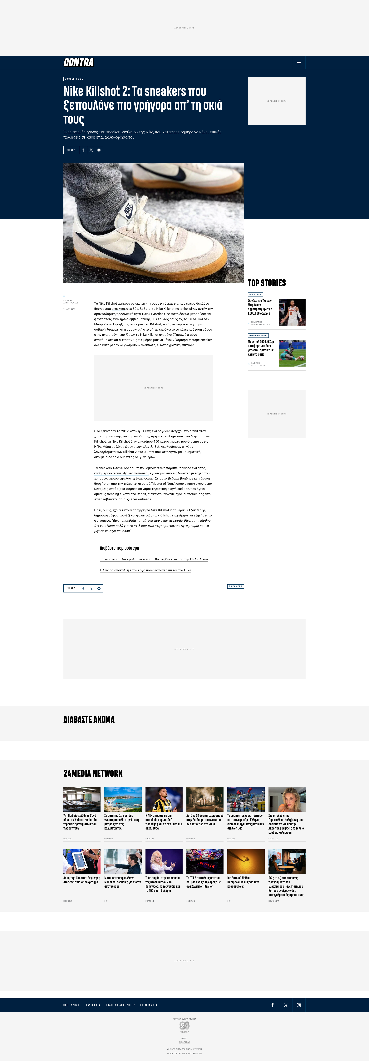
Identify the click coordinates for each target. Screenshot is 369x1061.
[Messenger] (99, 150)
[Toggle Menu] (299, 62)
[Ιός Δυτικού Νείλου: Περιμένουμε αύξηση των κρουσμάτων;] (245, 861)
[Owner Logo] (185, 1027)
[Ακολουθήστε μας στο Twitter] (286, 1005)
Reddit (141, 494)
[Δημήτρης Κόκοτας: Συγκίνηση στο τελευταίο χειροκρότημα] (82, 861)
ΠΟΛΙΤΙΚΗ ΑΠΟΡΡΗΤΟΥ (120, 1005)
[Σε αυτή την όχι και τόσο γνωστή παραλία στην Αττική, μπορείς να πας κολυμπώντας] (122, 799)
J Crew (145, 431)
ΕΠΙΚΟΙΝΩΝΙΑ (149, 1005)
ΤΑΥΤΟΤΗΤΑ (93, 1005)
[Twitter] (91, 150)
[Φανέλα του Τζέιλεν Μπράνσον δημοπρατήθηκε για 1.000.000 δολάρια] (292, 312)
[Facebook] (83, 150)
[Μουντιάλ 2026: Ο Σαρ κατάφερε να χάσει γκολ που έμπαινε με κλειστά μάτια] (292, 353)
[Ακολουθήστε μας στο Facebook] (272, 1005)
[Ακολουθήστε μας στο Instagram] (299, 1005)
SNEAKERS (236, 586)
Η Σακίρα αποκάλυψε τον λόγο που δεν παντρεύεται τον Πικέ (145, 570)
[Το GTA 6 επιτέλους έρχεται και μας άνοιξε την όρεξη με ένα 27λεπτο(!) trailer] (205, 861)
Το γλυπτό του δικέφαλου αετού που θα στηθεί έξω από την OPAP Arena (154, 559)
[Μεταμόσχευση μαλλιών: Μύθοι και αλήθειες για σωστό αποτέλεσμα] (122, 861)
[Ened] (184, 1042)
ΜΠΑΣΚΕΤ (255, 294)
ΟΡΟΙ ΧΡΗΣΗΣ (72, 1005)
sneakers (118, 309)
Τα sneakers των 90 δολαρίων (116, 468)
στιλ (137, 526)
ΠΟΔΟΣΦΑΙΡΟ (258, 335)
